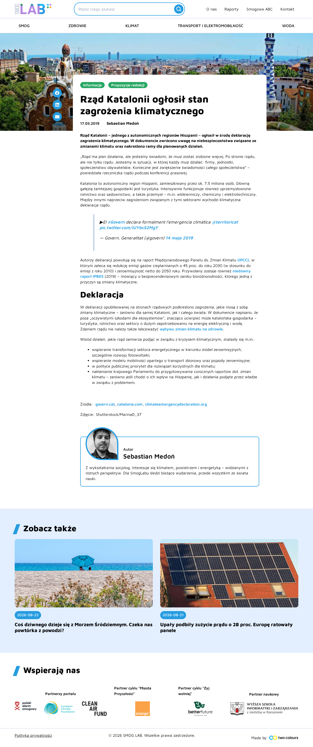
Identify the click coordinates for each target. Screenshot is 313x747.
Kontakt (287, 9)
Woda (288, 25)
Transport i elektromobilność (210, 25)
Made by (259, 738)
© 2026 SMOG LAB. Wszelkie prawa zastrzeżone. (152, 735)
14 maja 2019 (179, 237)
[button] (57, 93)
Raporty (231, 9)
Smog (24, 25)
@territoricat (225, 222)
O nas (211, 9)
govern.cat (105, 404)
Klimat (132, 25)
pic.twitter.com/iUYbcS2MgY (129, 227)
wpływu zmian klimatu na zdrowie (191, 329)
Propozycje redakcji (128, 85)
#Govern (116, 222)
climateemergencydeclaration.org (176, 404)
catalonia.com (130, 404)
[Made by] (283, 738)
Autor (128, 449)
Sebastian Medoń (123, 123)
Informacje (92, 85)
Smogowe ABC (259, 9)
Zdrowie (77, 25)
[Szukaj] (178, 9)
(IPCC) (243, 260)
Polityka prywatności (33, 735)
